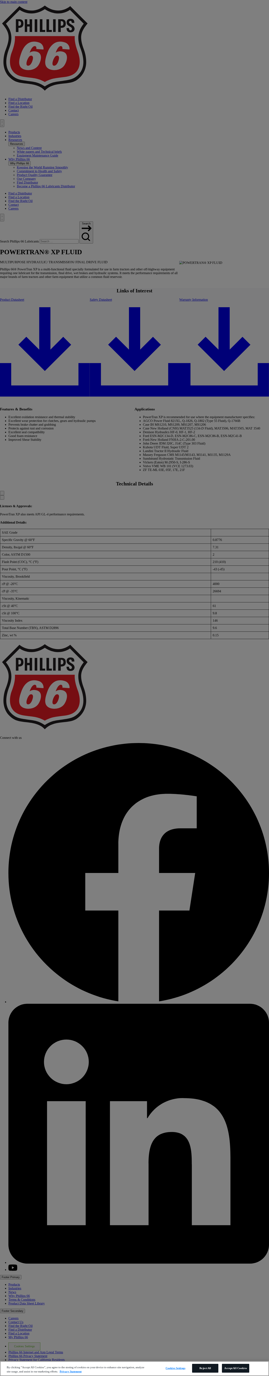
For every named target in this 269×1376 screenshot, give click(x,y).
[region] (134, 1368)
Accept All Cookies (235, 1368)
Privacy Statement (71, 1371)
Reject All (205, 1368)
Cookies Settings (175, 1368)
